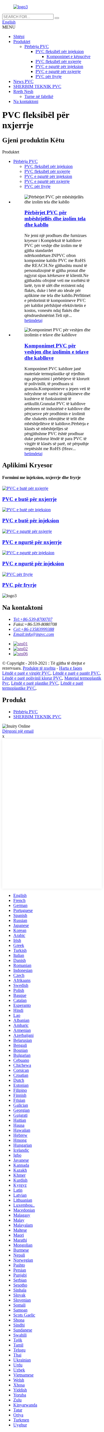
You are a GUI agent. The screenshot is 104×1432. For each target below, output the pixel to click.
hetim (29, 320)
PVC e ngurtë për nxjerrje (58, 71)
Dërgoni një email (18, 731)
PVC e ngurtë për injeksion (59, 66)
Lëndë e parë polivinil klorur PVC (32, 678)
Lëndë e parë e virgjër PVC (26, 673)
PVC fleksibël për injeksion (59, 51)
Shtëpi (18, 36)
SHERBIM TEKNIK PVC (37, 86)
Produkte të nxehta (39, 668)
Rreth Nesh (23, 91)
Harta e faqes (70, 668)
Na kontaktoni (25, 101)
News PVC (23, 81)
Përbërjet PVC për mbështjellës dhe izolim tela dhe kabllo (55, 219)
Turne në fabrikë (38, 96)
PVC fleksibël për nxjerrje (58, 61)
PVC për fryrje (48, 76)
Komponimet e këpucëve (68, 56)
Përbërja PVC (36, 46)
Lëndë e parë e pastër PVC (76, 673)
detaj (38, 320)
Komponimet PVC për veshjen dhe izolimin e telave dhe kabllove (56, 352)
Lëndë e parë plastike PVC (34, 683)
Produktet (21, 41)
